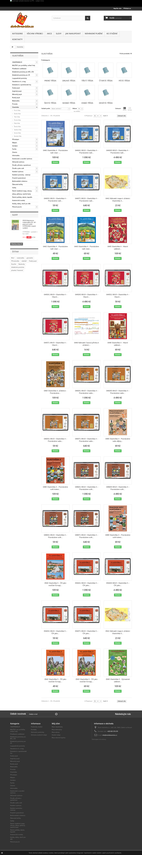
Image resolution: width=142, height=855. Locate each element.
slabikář (24, 261)
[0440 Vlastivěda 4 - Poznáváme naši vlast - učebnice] (55, 134)
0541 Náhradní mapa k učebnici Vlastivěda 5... (118, 632)
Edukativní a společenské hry (21, 85)
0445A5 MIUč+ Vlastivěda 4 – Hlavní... (86, 296)
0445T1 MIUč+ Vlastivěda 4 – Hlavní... (55, 344)
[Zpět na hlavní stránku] (12, 47)
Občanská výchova (18, 162)
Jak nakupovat (73, 33)
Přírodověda (15, 261)
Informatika (15, 155)
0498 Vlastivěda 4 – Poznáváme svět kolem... (117, 536)
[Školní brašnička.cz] (29, 20)
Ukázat (74, 108)
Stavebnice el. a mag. (19, 81)
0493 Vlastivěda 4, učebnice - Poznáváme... (55, 392)
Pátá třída (17, 123)
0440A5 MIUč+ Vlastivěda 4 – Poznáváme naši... (117, 151)
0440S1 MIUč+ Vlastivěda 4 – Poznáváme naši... (55, 199)
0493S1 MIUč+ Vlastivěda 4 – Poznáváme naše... (55, 440)
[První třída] (50, 70)
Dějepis (14, 142)
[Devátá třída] (105, 92)
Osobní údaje (56, 735)
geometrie (30, 258)
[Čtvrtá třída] (105, 70)
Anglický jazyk (17, 91)
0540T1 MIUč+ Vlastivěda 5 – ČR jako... (86, 632)
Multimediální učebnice (19, 181)
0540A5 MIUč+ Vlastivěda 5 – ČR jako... (117, 584)
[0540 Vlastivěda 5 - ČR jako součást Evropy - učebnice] (55, 566)
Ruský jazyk (16, 97)
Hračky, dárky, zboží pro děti (21, 203)
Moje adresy (56, 732)
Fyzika (14, 149)
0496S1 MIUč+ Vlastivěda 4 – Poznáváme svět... (55, 536)
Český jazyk (16, 88)
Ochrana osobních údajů (39, 735)
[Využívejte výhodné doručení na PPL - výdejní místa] (71, 3)
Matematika (15, 101)
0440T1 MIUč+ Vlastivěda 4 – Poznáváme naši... (86, 199)
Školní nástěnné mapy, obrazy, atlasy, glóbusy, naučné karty (22, 192)
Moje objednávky (57, 727)
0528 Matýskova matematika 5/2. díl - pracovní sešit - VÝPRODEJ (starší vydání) (29, 224)
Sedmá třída (17, 130)
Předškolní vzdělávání (19, 68)
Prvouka (14, 104)
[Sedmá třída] (68, 92)
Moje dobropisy (57, 729)
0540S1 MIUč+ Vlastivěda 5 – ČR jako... (55, 632)
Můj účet (56, 723)
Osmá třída (17, 133)
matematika (20, 258)
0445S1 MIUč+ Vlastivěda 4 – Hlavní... (117, 296)
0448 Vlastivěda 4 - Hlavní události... (117, 344)
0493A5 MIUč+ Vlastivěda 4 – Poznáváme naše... (117, 392)
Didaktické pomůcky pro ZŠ (21, 75)
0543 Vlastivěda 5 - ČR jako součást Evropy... (86, 680)
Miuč (12, 258)
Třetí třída (17, 117)
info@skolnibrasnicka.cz (109, 735)
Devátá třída (17, 136)
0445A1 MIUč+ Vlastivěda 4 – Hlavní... (55, 296)
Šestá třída (17, 126)
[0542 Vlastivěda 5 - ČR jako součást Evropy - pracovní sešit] (55, 663)
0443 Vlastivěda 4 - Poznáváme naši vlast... (86, 248)
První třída (17, 110)
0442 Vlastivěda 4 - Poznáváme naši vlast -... (55, 248)
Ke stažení (112, 33)
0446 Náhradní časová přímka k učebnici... (86, 344)
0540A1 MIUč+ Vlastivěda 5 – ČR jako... (86, 584)
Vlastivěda (15, 107)
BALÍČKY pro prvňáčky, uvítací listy (23, 65)
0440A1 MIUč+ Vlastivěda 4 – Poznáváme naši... (86, 151)
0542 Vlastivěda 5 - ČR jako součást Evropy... (55, 680)
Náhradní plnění (93, 33)
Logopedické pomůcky (19, 78)
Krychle (13, 264)
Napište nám (118, 8)
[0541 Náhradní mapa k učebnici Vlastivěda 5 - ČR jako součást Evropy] (118, 615)
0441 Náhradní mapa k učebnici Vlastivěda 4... (118, 199)
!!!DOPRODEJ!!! (17, 62)
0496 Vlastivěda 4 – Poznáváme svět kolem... (55, 488)
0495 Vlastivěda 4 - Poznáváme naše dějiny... (117, 440)
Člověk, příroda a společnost (21, 165)
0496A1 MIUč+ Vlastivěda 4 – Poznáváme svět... (86, 488)
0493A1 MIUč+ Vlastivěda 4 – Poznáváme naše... (86, 392)
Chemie (14, 152)
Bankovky (22, 264)
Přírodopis (15, 139)
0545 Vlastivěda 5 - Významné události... (118, 680)
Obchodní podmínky (37, 732)
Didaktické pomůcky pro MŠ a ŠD (23, 72)
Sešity (14, 187)
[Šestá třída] (50, 92)
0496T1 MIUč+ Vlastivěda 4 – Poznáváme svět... (86, 536)
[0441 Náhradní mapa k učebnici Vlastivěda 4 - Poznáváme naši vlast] (118, 182)
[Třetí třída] (87, 70)
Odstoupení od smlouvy (99, 739)
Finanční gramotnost (19, 178)
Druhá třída (17, 113)
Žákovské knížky (17, 184)
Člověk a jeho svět (18, 168)
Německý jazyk (17, 94)
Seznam (130, 110)
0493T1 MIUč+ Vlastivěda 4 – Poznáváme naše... (86, 440)
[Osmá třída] (87, 92)
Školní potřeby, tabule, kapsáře (22, 197)
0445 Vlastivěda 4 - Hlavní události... (117, 248)
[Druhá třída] (68, 70)
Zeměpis (15, 146)
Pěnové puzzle (17, 207)
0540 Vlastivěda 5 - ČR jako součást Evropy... (55, 584)
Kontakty (17, 39)
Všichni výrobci (35, 33)
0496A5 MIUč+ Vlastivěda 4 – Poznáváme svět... (117, 488)
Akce (49, 33)
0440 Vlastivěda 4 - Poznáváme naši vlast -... (55, 151)
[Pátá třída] (124, 70)
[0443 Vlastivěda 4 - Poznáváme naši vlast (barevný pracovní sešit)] (87, 230)
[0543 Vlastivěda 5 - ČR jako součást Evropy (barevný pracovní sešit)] (87, 663)
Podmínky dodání (36, 727)
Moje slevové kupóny (58, 737)
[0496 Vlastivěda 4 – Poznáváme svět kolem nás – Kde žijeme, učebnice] (55, 470)
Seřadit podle (45, 108)
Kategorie (17, 33)
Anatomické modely (18, 200)
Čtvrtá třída (17, 120)
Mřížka (124, 110)
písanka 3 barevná (17, 270)
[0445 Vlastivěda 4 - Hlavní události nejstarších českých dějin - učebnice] (118, 230)
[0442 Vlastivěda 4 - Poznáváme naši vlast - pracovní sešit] (55, 230)
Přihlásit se (127, 8)
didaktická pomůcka (17, 267)
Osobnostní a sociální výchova (22, 159)
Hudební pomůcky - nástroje (21, 175)
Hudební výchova (17, 171)
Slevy (58, 33)
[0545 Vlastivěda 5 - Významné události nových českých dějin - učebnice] (118, 663)
